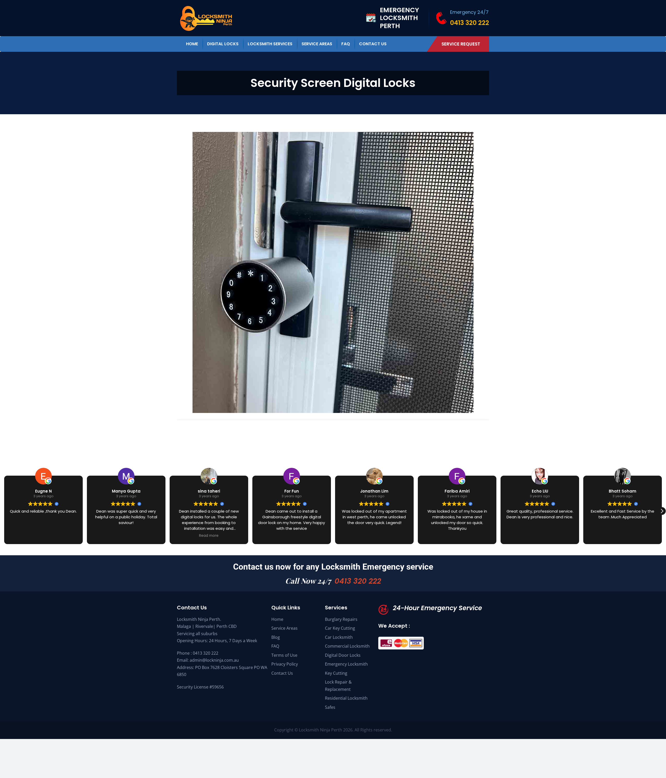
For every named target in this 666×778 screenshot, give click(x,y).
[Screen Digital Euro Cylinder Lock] (333, 135)
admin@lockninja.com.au (214, 660)
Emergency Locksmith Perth (399, 17)
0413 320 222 (469, 22)
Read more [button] (209, 535)
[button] (662, 511)
